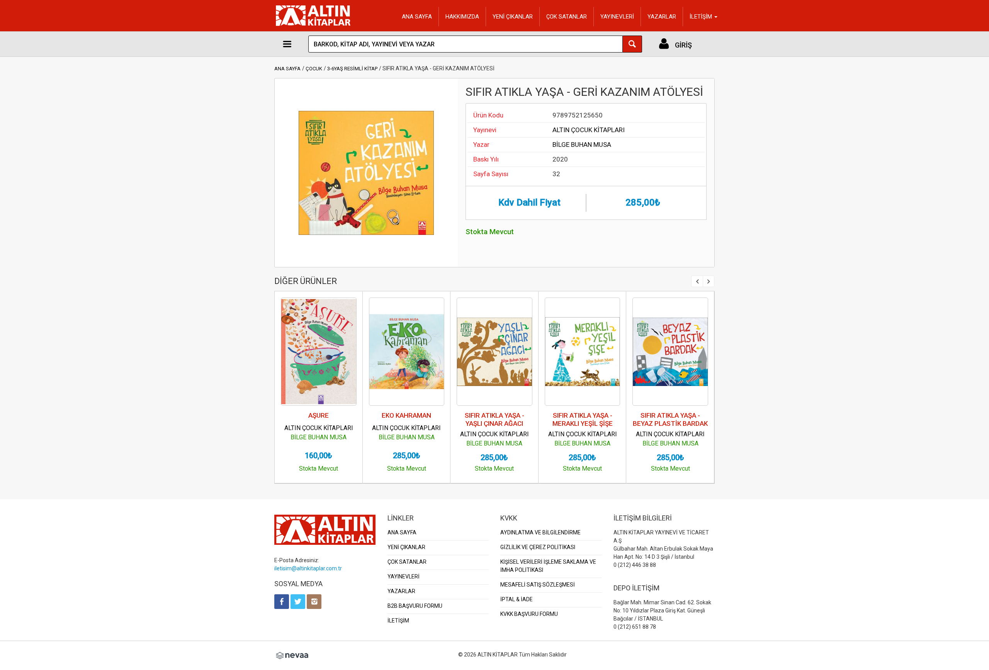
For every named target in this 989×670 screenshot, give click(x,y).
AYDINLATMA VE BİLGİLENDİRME (540, 532)
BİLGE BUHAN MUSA (581, 144)
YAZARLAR (661, 16)
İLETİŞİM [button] (702, 16)
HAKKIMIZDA (462, 16)
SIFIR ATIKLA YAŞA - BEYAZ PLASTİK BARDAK (670, 419)
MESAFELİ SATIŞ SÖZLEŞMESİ (537, 585)
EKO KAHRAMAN (406, 415)
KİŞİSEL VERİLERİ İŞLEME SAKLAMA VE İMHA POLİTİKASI (548, 566)
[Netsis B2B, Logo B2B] (292, 654)
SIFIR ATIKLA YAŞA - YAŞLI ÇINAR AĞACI (494, 419)
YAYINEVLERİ (617, 16)
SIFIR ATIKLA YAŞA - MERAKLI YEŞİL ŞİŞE (582, 419)
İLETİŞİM (398, 620)
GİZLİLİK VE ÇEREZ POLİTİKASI (537, 547)
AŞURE (318, 415)
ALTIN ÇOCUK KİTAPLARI (588, 130)
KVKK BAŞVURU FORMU (529, 614)
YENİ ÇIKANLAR (513, 16)
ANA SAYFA (417, 16)
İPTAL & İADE (516, 599)
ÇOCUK (314, 68)
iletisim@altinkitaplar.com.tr (308, 568)
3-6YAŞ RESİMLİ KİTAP (352, 68)
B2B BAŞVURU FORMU (414, 606)
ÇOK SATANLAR (566, 16)
